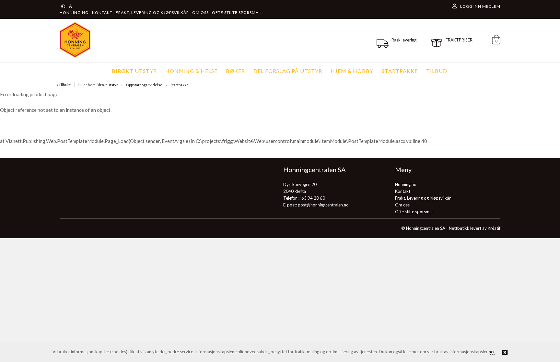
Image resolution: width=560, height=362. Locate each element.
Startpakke (179, 85)
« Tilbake (63, 85)
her (492, 351)
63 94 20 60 (313, 198)
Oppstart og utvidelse (144, 85)
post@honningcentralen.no (323, 204)
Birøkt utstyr (107, 85)
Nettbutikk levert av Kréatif (474, 228)
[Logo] (73, 40)
